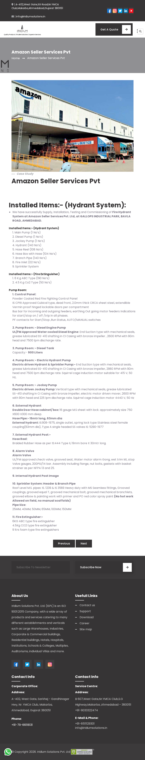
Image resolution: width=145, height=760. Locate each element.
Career (84, 623)
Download (87, 617)
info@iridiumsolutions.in (91, 728)
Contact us (87, 605)
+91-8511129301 (85, 724)
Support (85, 611)
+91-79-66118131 (22, 725)
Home (15, 58)
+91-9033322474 (86, 710)
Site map (86, 629)
